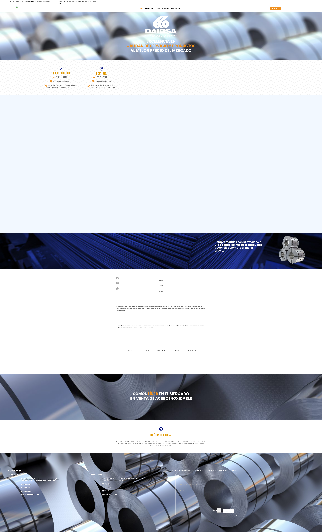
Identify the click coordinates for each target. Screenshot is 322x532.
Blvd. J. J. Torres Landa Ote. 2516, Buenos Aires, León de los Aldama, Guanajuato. (122, 480)
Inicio (141, 9)
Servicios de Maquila (162, 9)
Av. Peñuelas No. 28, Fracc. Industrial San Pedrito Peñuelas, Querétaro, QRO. (30, 1)
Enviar (228, 511)
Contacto (275, 8)
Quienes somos (176, 9)
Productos (149, 9)
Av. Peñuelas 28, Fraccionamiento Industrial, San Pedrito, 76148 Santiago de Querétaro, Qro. (40, 480)
